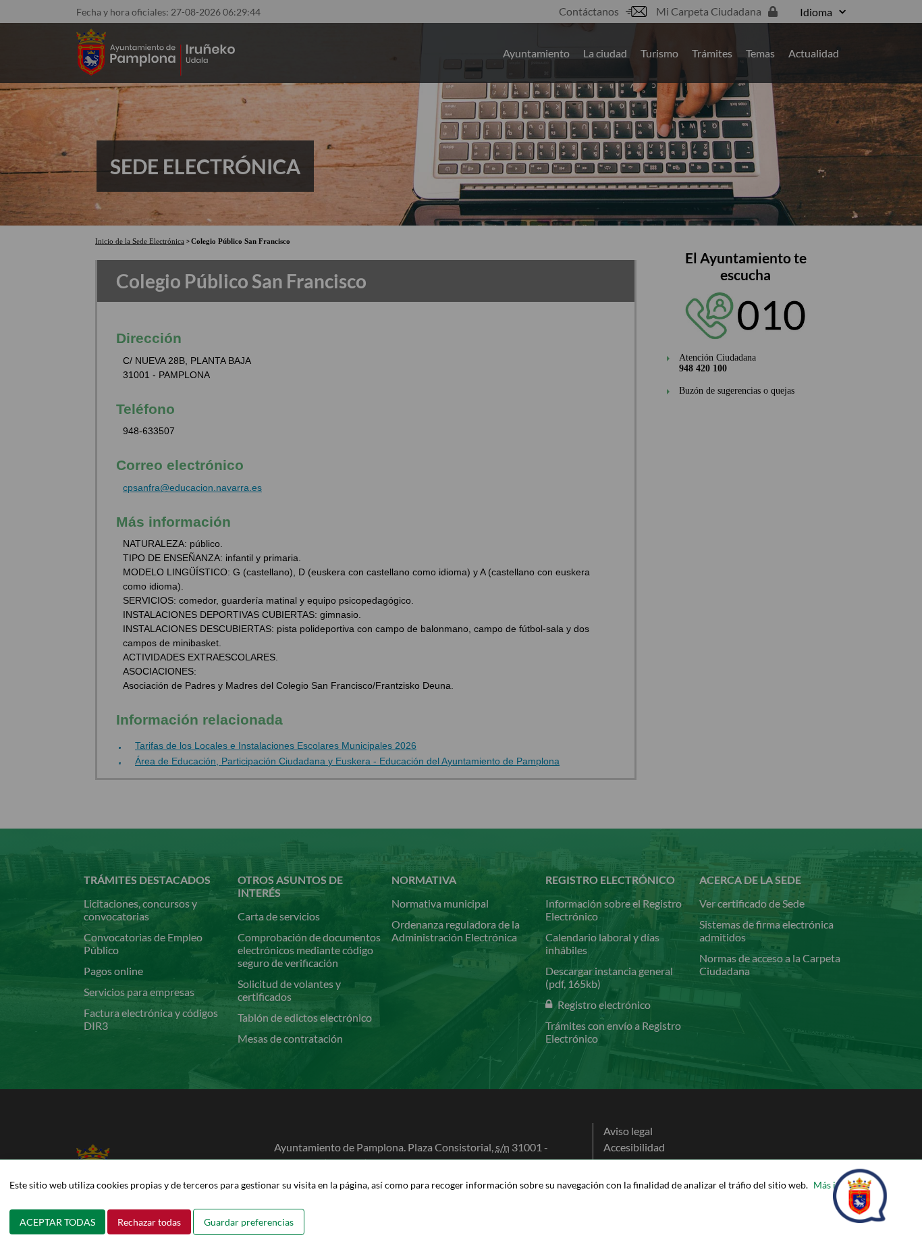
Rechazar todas (149, 1222)
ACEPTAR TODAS (57, 1222)
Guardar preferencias (249, 1222)
